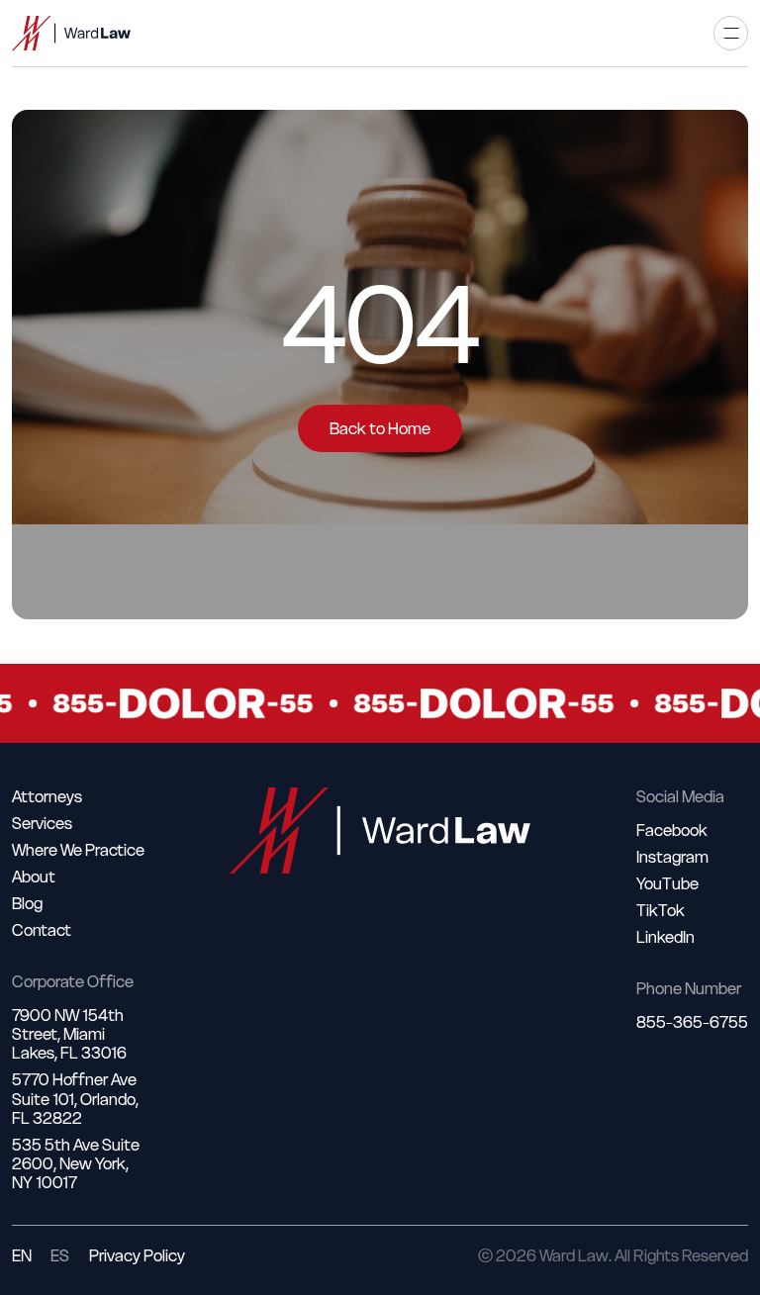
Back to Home (380, 428)
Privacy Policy (137, 1255)
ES (59, 1255)
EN (22, 1255)
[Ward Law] (71, 33)
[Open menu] (730, 33)
